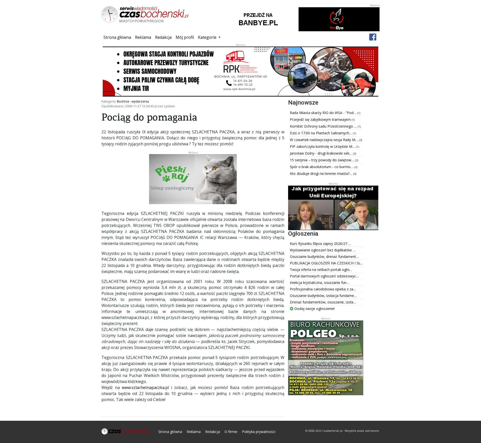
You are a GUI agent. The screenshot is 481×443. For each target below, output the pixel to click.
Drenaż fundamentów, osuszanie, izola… (323, 302)
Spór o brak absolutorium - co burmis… (322, 166)
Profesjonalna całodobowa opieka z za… (323, 289)
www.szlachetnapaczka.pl (145, 387)
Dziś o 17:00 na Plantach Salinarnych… (321, 133)
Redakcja (163, 37)
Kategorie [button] (207, 37)
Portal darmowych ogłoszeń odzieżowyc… (324, 276)
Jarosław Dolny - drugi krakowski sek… (321, 153)
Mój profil (185, 37)
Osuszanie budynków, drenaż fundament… (324, 256)
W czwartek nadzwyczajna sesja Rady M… (324, 139)
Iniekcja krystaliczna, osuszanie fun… (319, 282)
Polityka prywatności (258, 431)
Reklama (143, 37)
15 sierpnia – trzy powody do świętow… (322, 160)
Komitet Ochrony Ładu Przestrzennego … (324, 126)
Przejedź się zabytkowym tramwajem (321, 119)
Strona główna (118, 37)
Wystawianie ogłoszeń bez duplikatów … (322, 250)
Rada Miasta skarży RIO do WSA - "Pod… (323, 112)
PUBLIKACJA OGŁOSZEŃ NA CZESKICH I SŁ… (326, 263)
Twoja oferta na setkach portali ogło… (321, 269)
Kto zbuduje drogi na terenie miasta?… (321, 173)
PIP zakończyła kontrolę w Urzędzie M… (323, 146)
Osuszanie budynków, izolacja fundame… (323, 295)
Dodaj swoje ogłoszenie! (314, 308)
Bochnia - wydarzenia (133, 101)
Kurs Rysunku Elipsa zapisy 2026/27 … (320, 243)
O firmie (230, 431)
